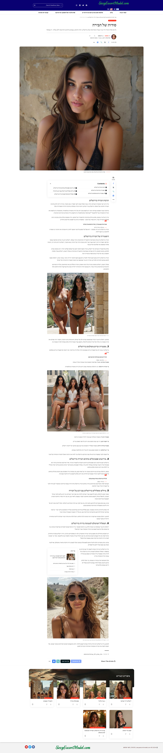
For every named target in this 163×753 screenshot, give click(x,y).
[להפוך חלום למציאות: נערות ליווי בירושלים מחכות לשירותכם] (71, 557)
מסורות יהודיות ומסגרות (69, 571)
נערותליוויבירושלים (88, 654)
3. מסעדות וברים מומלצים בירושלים (96, 193)
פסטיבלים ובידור (74, 701)
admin (106, 35)
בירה (101, 654)
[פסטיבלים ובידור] (68, 689)
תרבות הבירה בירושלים (99, 187)
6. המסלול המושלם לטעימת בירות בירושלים (64, 194)
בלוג (111, 12)
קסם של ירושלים (127, 730)
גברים (98, 654)
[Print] (97, 42)
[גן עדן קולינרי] (94, 689)
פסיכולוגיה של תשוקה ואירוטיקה (65, 12)
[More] (94, 42)
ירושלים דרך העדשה (126, 701)
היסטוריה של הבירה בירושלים (98, 190)
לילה (95, 654)
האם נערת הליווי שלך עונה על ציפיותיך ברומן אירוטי (63, 563)
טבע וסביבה (71, 569)
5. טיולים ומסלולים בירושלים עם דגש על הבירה (64, 191)
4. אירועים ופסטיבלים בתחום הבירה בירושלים (64, 188)
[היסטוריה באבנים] (42, 689)
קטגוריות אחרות (43, 12)
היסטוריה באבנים (47, 701)
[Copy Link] (101, 42)
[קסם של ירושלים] (121, 719)
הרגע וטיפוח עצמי (70, 566)
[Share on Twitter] (105, 42)
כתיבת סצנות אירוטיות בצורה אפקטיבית (97, 727)
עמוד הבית (123, 12)
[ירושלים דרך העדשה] (121, 689)
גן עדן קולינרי (101, 701)
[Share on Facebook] (108, 42)
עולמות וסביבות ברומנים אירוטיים (92, 12)
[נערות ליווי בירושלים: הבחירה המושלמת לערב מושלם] (94, 719)
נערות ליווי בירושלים (112, 20)
